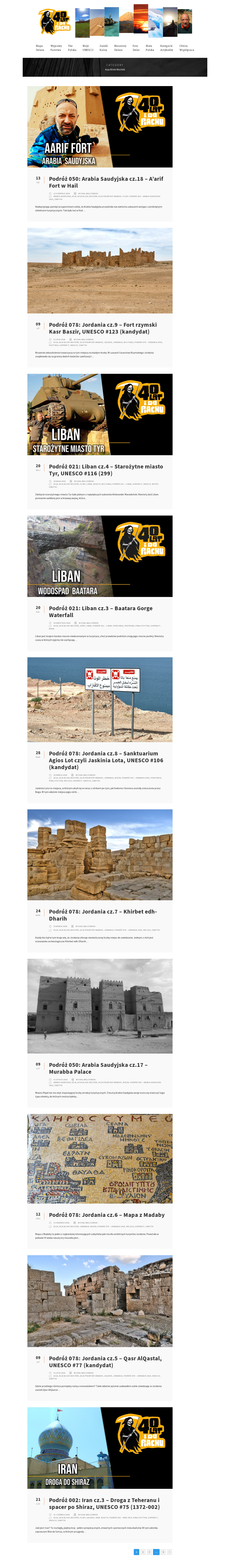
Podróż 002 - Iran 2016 (120, 1518)
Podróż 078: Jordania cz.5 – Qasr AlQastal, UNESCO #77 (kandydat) (105, 1362)
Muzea (118, 778)
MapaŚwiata (40, 48)
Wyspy (155, 484)
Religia (68, 781)
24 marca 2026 (60, 926)
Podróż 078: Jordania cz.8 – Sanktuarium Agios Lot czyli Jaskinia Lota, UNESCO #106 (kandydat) (106, 760)
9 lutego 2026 (61, 1080)
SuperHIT (64, 345)
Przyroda (129, 626)
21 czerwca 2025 (62, 1515)
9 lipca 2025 (59, 1373)
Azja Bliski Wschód (87, 196)
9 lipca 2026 (59, 339)
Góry (82, 626)
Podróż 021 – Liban (122, 484)
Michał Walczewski (88, 193)
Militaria (128, 342)
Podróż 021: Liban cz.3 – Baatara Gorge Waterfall (101, 612)
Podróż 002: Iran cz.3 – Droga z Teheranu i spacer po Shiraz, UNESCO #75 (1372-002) (104, 1503)
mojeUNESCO (88, 48)
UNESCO (74, 345)
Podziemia (118, 626)
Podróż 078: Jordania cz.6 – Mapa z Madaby (107, 1214)
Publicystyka (142, 626)
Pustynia (54, 345)
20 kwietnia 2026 (62, 623)
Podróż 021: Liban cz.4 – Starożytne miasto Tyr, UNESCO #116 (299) (106, 470)
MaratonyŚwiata (120, 48)
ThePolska (72, 48)
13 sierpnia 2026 (62, 193)
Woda (51, 629)
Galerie (108, 342)
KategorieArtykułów (166, 48)
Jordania (118, 342)
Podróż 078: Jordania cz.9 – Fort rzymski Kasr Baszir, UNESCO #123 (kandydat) (103, 328)
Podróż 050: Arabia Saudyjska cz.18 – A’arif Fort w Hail (106, 182)
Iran (97, 1518)
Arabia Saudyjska (62, 196)
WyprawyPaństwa (56, 48)
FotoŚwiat (136, 48)
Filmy (125, 196)
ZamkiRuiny (104, 48)
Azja (74, 196)
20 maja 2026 (60, 481)
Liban (89, 484)
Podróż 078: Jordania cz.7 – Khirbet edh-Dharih (103, 915)
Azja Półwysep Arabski (110, 196)
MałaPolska (150, 48)
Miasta (96, 484)
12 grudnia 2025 (61, 1223)
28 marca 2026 (60, 775)
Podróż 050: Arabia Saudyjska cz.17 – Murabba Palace (98, 1068)
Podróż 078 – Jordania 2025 (148, 342)
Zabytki (58, 199)
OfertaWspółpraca (186, 48)
